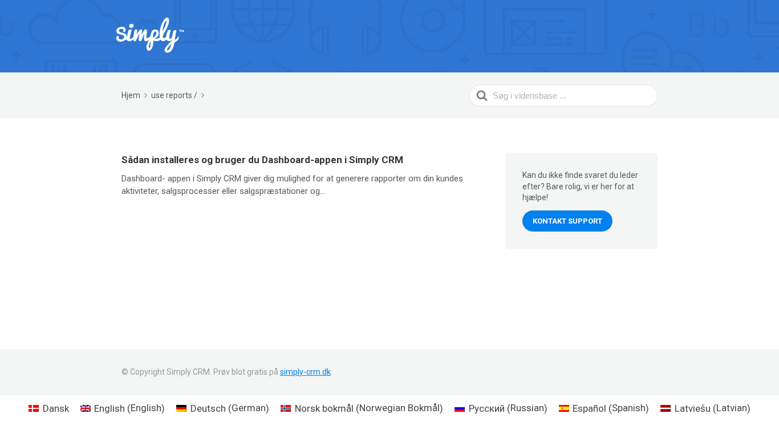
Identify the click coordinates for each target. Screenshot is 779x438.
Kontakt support (567, 221)
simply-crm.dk (305, 371)
